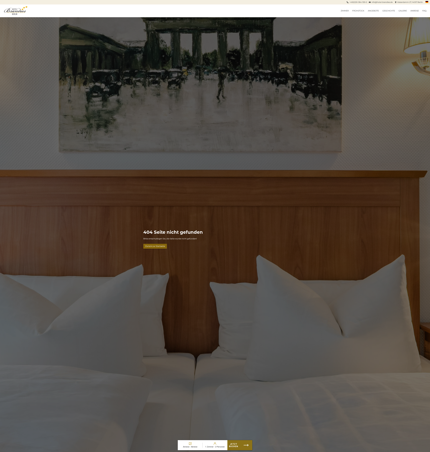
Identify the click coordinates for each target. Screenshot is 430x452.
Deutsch (427, 2)
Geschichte (388, 11)
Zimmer (345, 11)
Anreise (414, 11)
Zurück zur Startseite (155, 246)
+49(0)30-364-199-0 (358, 2)
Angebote (373, 11)
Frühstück (358, 11)
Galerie (403, 11)
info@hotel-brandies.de (382, 2)
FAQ (424, 11)
